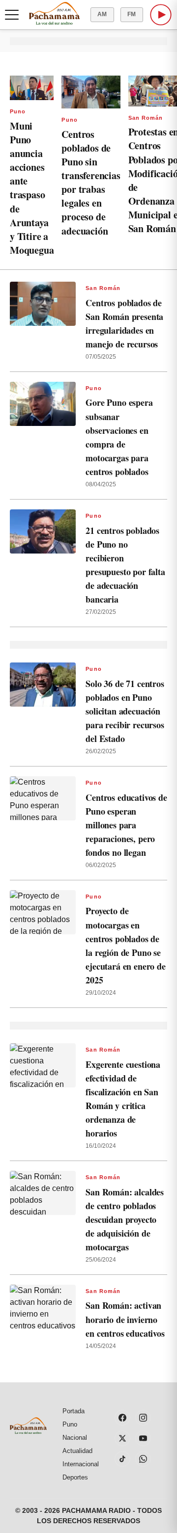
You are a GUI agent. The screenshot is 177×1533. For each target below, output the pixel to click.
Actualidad (77, 1450)
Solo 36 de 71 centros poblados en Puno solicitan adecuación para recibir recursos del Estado (125, 711)
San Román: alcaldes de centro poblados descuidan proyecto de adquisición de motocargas (125, 1220)
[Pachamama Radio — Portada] (54, 13)
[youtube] (143, 1438)
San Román (145, 118)
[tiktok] (122, 1459)
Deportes (75, 1477)
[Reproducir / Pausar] (160, 14)
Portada (73, 1411)
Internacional (80, 1464)
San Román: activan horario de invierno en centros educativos (125, 1319)
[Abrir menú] (12, 15)
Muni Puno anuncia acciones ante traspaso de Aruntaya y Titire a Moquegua (32, 188)
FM (131, 14)
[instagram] (143, 1418)
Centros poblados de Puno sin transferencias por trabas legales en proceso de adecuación (90, 182)
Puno (18, 111)
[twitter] (122, 1438)
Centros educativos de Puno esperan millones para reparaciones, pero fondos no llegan (126, 825)
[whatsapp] (143, 1459)
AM (102, 14)
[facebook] (122, 1418)
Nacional (74, 1437)
